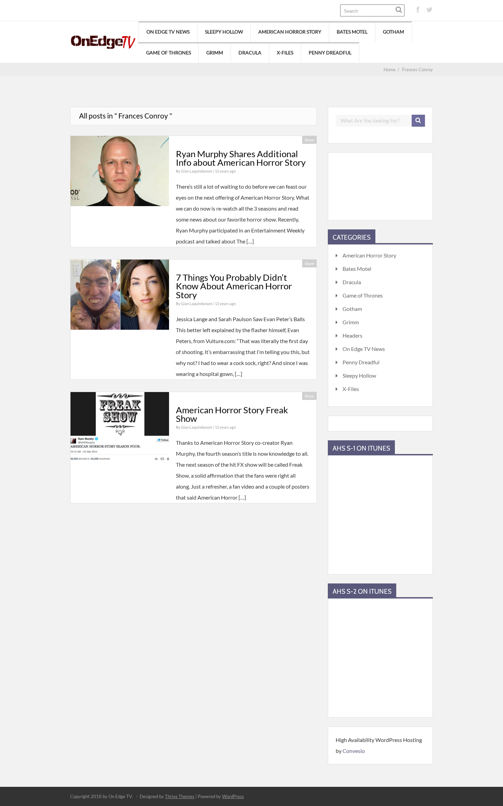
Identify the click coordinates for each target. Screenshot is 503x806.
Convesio (354, 750)
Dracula (249, 52)
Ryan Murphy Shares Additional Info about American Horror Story (241, 158)
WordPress (233, 796)
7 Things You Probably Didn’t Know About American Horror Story (234, 286)
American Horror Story (289, 32)
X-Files (285, 52)
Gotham (393, 32)
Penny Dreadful (330, 52)
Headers (352, 335)
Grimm (214, 52)
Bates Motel (352, 32)
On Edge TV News (168, 32)
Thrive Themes (179, 796)
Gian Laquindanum (197, 171)
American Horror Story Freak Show (232, 414)
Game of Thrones (168, 52)
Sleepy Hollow (224, 32)
